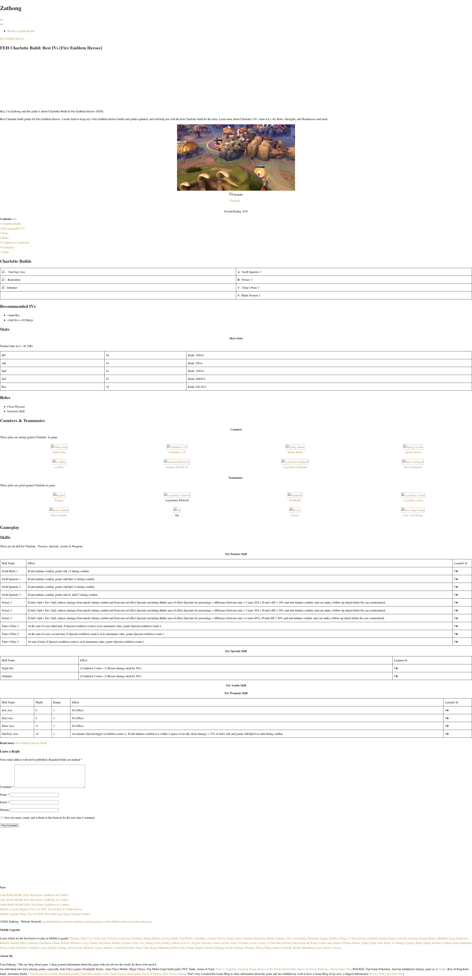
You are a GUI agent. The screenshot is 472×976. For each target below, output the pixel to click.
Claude (93, 943)
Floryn (221, 938)
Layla (253, 943)
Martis (259, 947)
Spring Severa (413, 452)
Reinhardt (295, 500)
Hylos (225, 943)
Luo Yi (185, 943)
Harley (166, 943)
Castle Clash (108, 974)
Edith (174, 938)
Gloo (135, 943)
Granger (248, 938)
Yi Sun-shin (274, 943)
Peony (295, 515)
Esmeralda (300, 938)
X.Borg (61, 947)
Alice (289, 938)
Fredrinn (137, 938)
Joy (128, 938)
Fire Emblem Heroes (12, 38)
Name (4, 794)
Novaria (112, 938)
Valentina (199, 938)
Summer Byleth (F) (177, 467)
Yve (141, 943)
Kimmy (238, 947)
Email (4, 802)
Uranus (216, 943)
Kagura (412, 938)
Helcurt (65, 943)
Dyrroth (286, 947)
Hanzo (199, 947)
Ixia (104, 938)
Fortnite (441, 969)
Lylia (182, 947)
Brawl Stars (289, 969)
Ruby (419, 943)
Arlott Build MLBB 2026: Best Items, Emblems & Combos (34, 904)
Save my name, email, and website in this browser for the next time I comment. (49, 817)
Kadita (130, 947)
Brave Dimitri (59, 515)
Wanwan (313, 938)
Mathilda (442, 938)
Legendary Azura (413, 500)
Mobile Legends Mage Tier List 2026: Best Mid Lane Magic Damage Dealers (45, 914)
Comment (7, 787)
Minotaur (163, 947)
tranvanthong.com (78, 921)
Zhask (55, 943)
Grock (78, 947)
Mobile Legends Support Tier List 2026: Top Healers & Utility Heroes (41, 909)
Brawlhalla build (68, 974)
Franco (337, 943)
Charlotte (234, 200)
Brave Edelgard (413, 467)
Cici (89, 938)
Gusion (126, 943)
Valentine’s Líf (177, 452)
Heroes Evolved (306, 969)
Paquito (280, 938)
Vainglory (231, 969)
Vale (379, 943)
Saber (387, 943)
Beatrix (116, 943)
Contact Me (395, 974)
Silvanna (243, 943)
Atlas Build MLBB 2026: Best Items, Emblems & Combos (34, 900)
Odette (190, 947)
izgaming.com (99, 921)
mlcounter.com (143, 921)
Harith (51, 947)
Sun (294, 943)
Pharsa (347, 943)
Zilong (149, 943)
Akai (70, 947)
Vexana (336, 947)
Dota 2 (220, 969)
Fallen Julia (59, 452)
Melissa (156, 938)
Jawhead (372, 938)
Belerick (21, 947)
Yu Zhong (398, 943)
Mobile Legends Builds (21, 31)
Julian (146, 938)
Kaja (451, 938)
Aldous (175, 943)
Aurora (276, 947)
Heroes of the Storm (269, 969)
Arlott (121, 938)
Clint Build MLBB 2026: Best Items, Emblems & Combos (34, 895)
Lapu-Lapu (325, 943)
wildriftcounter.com (121, 921)
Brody (270, 938)
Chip (82, 938)
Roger (391, 938)
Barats (356, 943)
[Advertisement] (110, 80)
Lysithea (59, 467)
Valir (146, 947)
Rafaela (4, 943)
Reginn (59, 500)
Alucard (206, 943)
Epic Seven (169, 974)
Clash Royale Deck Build (43, 974)
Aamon (211, 938)
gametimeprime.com (54, 921)
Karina (436, 943)
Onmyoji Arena (247, 969)
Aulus (238, 938)
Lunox (43, 947)
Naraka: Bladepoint (128, 974)
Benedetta (260, 938)
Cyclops (409, 943)
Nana (138, 947)
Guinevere (462, 938)
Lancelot (402, 938)
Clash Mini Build (90, 974)
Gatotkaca (45, 943)
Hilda (267, 947)
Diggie (323, 938)
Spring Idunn (295, 452)
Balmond (465, 943)
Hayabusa (104, 943)
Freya (3, 947)
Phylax (189, 938)
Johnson (32, 943)
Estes (158, 943)
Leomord (119, 947)
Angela (195, 943)
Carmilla (33, 947)
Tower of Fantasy (152, 974)
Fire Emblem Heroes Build (31, 743)
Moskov (107, 947)
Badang (219, 947)
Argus (98, 947)
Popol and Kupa (307, 943)
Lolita (11, 947)
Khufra (383, 938)
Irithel (173, 947)
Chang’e (343, 938)
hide (14, 219)
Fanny (427, 943)
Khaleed (88, 947)
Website (4, 810)
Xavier (166, 938)
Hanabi (14, 943)
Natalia (333, 938)
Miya (23, 943)
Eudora (286, 943)
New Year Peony (413, 515)
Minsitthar (308, 947)
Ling (85, 943)
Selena (362, 938)
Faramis (209, 947)
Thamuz (249, 947)
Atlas (233, 943)
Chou (353, 938)
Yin (181, 938)
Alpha (364, 943)
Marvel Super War (340, 969)
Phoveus (76, 943)
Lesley (261, 943)
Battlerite (323, 969)
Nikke (181, 974)
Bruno (432, 938)
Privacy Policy (377, 974)
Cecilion (446, 943)
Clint (372, 943)
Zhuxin (74, 938)
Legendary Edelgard (295, 467)
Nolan (96, 938)
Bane (456, 943)
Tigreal (423, 938)
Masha (297, 947)
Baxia (153, 947)
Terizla (327, 947)
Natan (229, 938)
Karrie (229, 947)
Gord (318, 947)
